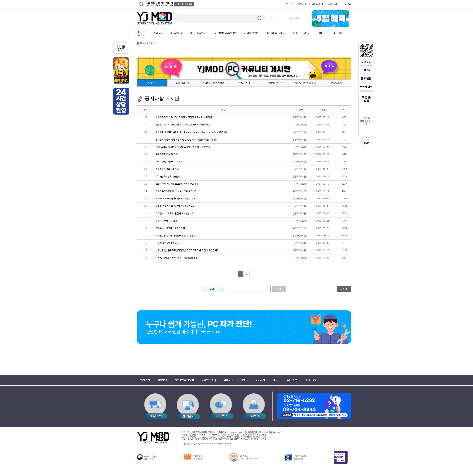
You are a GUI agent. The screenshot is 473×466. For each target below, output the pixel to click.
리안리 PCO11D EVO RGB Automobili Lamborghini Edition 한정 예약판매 (191, 132)
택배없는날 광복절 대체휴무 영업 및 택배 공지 (177, 235)
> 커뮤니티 (152, 43)
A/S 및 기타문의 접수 (305, 82)
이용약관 (162, 380)
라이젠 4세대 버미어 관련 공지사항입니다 (175, 213)
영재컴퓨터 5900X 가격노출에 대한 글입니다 (176, 191)
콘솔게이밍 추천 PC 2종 (167, 154)
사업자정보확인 (259, 437)
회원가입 (302, 4)
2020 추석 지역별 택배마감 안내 (170, 228)
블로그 (276, 380)
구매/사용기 (244, 82)
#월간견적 (274, 18)
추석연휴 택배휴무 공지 (166, 221)
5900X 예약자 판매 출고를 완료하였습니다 (175, 206)
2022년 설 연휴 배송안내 (167, 169)
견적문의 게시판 (274, 82)
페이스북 (292, 380)
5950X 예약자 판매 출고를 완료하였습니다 (175, 199)
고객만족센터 (208, 380)
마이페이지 (317, 4)
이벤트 (244, 380)
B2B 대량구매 (183, 82)
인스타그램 (310, 380)
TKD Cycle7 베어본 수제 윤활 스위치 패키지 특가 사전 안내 (183, 147)
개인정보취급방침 (184, 380)
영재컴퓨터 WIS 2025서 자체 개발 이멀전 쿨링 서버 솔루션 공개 (185, 117)
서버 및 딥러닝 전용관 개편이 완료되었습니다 (176, 258)
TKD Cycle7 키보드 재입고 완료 (170, 162)
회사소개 (145, 380)
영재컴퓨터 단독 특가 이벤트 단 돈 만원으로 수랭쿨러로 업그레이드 (186, 139)
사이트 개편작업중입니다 (167, 243)
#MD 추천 (294, 18)
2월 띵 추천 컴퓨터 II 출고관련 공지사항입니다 (177, 184)
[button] (314, 19)
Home (143, 43)
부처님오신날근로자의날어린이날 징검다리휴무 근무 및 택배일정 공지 (187, 250)
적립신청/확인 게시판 (213, 82)
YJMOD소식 (335, 82)
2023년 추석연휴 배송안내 (168, 176)
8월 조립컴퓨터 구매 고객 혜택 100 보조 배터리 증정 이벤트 (183, 125)
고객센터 (346, 4)
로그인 (289, 4)
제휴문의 (228, 380)
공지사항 (152, 82)
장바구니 (332, 4)
